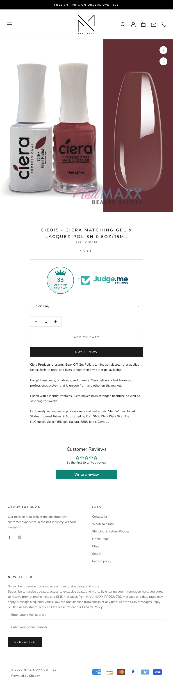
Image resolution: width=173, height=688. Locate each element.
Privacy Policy (92, 607)
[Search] (123, 24)
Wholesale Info (103, 524)
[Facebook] (9, 536)
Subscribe (24, 641)
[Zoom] (163, 50)
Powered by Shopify (25, 676)
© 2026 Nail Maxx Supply (34, 669)
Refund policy (101, 561)
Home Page (100, 539)
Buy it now (86, 351)
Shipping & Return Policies (111, 531)
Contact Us (100, 516)
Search (97, 554)
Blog (95, 546)
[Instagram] (19, 536)
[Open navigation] (9, 24)
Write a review (86, 474)
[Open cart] (143, 24)
